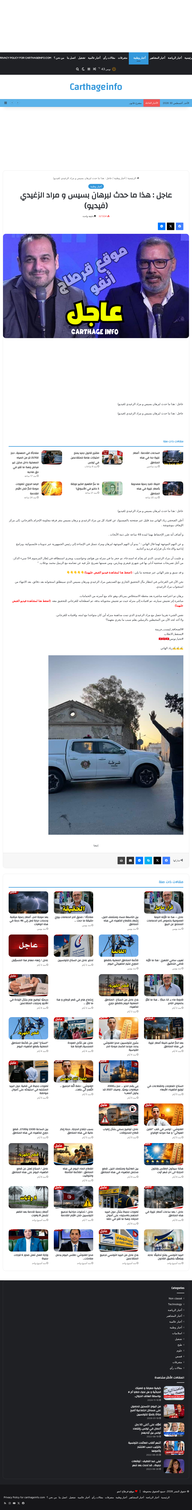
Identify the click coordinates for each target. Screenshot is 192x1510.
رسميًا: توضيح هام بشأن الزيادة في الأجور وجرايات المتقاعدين (29, 1001)
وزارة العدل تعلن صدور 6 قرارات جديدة (31, 1257)
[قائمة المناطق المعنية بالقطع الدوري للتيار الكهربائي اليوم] (118, 946)
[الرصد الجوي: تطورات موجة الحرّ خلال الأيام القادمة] (51, 488)
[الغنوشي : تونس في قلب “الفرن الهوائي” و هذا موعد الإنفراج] (164, 1114)
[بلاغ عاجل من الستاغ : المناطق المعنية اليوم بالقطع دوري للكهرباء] (118, 985)
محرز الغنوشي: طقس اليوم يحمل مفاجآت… (74, 1257)
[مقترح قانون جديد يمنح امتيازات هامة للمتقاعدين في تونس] (112, 457)
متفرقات (123, 58)
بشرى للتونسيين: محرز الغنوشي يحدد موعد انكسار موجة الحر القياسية (120, 1046)
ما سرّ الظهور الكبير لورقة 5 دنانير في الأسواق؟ (85, 486)
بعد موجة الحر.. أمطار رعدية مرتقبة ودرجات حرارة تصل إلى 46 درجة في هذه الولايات (29, 921)
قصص (178, 1356)
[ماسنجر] (161, 226)
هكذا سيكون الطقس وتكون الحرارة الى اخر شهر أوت (167, 1170)
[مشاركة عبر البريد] (130, 860)
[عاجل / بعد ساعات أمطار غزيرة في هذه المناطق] (164, 1197)
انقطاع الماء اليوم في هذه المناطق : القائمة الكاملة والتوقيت (78, 1172)
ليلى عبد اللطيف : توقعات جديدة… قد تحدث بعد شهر (146, 1463)
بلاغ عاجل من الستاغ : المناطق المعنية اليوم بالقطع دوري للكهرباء (121, 1003)
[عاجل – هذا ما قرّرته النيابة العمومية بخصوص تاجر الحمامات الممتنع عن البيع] (164, 902)
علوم (179, 1350)
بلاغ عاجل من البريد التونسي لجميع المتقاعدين (119, 1257)
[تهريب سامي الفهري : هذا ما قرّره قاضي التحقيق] (164, 946)
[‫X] (170, 226)
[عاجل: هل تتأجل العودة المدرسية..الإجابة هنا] (73, 1028)
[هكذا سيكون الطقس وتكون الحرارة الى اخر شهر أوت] (164, 1154)
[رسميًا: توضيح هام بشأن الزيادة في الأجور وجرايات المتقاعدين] (28, 985)
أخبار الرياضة (175, 58)
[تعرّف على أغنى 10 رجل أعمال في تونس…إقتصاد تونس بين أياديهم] (174, 1430)
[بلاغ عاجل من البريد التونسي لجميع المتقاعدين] (118, 1240)
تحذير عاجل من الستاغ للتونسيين (75, 960)
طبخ (180, 1344)
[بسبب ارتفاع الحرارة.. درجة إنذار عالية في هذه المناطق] (73, 1114)
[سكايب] (148, 860)
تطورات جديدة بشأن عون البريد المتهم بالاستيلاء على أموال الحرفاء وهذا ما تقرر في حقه (121, 1215)
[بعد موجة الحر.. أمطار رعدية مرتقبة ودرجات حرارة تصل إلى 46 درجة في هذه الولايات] (28, 902)
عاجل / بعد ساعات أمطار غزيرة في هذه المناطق (164, 1213)
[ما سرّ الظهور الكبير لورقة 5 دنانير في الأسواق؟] (112, 488)
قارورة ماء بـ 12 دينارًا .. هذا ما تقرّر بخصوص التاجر (164, 1001)
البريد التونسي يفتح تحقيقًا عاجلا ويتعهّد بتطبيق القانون (165, 1257)
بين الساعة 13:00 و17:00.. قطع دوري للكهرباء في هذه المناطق (30, 1131)
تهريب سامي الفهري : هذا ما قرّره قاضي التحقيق (164, 962)
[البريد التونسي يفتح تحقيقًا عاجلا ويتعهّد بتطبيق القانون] (164, 1240)
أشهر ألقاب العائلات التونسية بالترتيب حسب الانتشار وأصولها (144, 1446)
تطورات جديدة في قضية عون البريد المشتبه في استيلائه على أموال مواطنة (28, 1090)
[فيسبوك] (179, 226)
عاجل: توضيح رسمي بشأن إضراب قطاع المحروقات (120, 1131)
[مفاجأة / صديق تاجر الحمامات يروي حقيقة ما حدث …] (73, 902)
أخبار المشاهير (157, 58)
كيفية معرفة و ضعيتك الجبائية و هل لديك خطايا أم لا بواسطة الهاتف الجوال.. (144, 1392)
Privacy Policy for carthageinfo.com (24, 1497)
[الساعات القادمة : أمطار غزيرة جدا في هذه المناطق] (173, 457)
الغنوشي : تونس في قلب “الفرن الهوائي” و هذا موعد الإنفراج (165, 1131)
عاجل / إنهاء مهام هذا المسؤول (30, 960)
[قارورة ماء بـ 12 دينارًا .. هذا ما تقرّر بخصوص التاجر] (164, 985)
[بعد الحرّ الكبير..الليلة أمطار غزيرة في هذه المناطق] (164, 1028)
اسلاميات (177, 1333)
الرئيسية (132, 178)
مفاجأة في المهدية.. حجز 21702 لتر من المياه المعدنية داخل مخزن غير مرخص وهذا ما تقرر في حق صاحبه (25, 463)
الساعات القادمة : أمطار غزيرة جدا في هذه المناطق (146, 458)
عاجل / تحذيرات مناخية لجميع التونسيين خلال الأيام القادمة (77, 1213)
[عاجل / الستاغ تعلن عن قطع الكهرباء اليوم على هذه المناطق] (28, 1154)
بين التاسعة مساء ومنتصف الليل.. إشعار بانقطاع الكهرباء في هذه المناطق (119, 921)
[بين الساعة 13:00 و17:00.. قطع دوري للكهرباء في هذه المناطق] (28, 1114)
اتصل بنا (71, 58)
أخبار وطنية (140, 58)
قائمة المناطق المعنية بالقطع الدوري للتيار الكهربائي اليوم (121, 962)
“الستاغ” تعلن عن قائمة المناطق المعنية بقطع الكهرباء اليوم (29, 1044)
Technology (175, 1304)
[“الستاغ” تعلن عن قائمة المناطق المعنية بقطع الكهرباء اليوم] (28, 1028)
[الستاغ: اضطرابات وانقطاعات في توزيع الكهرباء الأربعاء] (164, 1071)
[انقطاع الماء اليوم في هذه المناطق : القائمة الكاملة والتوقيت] (73, 1154)
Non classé (175, 1298)
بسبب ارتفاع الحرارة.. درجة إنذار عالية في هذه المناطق (76, 1131)
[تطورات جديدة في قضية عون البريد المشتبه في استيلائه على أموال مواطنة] (28, 1071)
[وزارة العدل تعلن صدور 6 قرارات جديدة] (28, 1240)
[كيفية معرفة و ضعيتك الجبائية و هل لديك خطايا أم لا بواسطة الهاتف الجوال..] (174, 1393)
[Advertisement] (96, 26)
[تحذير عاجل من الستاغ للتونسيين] (73, 946)
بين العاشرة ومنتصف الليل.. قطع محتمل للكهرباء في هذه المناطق (119, 1170)
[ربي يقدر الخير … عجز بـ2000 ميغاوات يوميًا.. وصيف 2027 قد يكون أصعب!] (118, 1071)
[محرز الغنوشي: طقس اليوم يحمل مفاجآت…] (73, 1240)
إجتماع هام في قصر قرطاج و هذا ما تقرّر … (74, 1001)
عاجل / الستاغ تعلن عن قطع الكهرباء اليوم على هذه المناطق (30, 1170)
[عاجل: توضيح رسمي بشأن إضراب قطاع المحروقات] (118, 1114)
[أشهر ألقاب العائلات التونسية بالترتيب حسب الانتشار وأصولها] (174, 1448)
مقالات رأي (109, 58)
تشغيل (81, 58)
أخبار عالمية (94, 58)
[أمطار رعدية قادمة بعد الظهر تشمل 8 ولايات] (28, 1197)
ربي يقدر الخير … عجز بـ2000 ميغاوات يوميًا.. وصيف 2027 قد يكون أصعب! (120, 1090)
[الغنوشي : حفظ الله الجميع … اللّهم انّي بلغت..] (73, 1071)
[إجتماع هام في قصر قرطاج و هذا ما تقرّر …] (73, 985)
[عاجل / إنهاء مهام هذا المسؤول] (28, 946)
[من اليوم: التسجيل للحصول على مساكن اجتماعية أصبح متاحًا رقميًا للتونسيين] (174, 1411)
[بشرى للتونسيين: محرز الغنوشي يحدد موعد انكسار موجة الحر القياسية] (118, 1028)
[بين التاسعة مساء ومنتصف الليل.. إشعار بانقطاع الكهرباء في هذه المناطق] (118, 902)
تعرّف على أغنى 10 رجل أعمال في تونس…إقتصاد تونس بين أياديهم (147, 1428)
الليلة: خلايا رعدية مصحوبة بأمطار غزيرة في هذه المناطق (145, 489)
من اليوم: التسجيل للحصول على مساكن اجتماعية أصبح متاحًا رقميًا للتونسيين (145, 1410)
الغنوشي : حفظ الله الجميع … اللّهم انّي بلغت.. (76, 1088)
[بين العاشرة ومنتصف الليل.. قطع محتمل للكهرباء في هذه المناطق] (118, 1154)
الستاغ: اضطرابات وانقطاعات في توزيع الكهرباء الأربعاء (165, 1088)
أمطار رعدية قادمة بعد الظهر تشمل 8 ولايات (32, 1213)
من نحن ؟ (59, 58)
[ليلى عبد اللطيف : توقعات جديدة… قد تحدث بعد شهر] (174, 1466)
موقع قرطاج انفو (125, 1491)
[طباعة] (121, 860)
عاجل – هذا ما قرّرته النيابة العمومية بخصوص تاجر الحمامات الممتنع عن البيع (165, 921)
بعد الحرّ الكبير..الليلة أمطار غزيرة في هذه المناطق (165, 1044)
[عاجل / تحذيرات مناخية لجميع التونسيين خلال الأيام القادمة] (73, 1197)
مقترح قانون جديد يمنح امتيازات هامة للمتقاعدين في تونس (111, 102)
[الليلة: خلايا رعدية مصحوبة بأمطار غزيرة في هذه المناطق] (173, 488)
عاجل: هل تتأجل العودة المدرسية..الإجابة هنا (80, 1044)
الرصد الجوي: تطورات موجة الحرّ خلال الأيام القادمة (27, 489)
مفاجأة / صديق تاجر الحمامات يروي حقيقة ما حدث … (74, 919)
